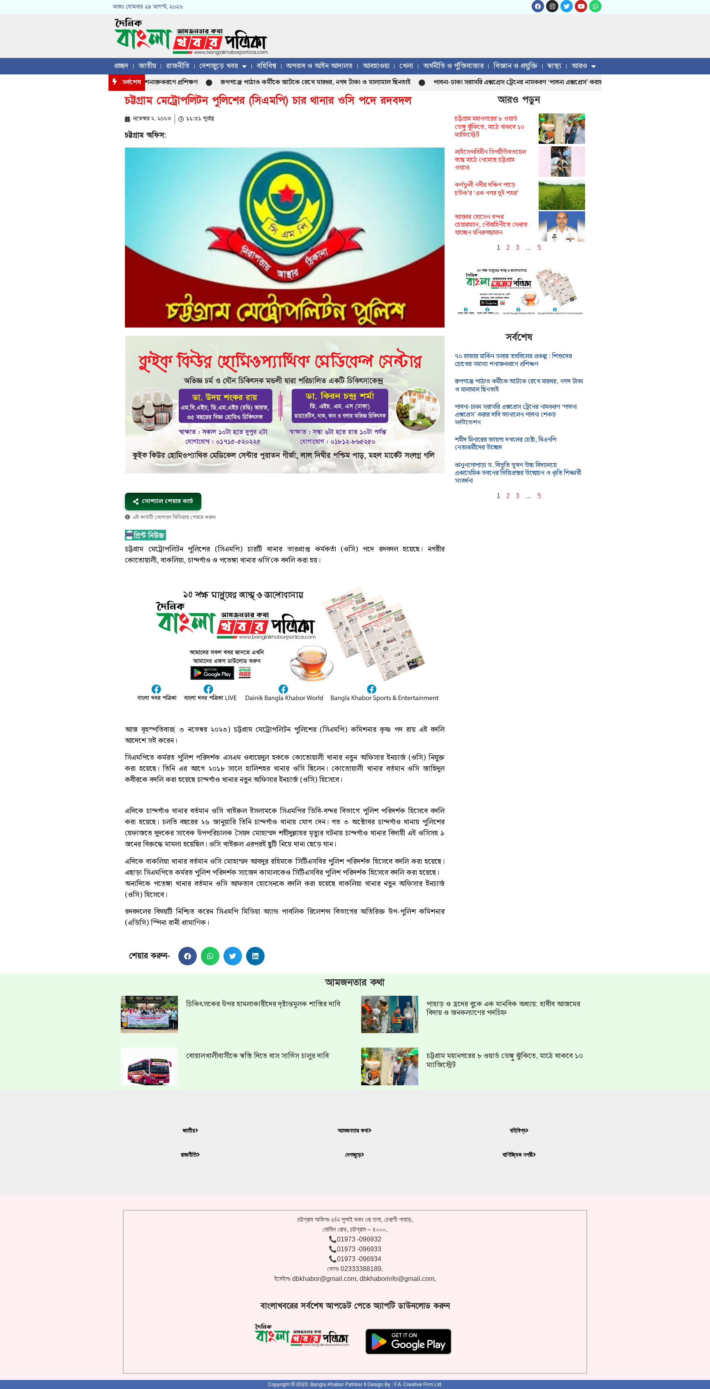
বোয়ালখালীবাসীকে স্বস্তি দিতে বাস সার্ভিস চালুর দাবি (257, 1056)
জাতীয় (147, 66)
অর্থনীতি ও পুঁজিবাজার (453, 66)
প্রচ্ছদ (121, 66)
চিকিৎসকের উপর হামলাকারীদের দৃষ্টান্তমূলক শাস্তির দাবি (263, 1004)
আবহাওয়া (376, 66)
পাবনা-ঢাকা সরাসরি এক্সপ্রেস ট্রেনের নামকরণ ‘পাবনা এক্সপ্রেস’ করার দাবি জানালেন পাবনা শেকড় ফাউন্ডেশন (531, 82)
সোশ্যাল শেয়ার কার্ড (167, 501)
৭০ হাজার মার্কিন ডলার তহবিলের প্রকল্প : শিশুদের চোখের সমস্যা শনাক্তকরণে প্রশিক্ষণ (513, 360)
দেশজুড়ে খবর (218, 66)
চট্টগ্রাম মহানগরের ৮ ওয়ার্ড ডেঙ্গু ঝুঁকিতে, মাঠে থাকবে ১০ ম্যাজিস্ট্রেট (489, 127)
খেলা (406, 66)
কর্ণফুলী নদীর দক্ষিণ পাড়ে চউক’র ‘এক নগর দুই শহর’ (487, 189)
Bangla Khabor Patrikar (336, 1384)
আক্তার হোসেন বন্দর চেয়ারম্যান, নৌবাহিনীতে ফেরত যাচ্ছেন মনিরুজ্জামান (491, 225)
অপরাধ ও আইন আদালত (319, 66)
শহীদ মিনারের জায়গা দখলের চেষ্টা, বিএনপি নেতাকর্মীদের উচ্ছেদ (505, 444)
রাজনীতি (177, 66)
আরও (579, 66)
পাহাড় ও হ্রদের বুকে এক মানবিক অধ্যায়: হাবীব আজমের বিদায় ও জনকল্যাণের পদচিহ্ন (503, 1008)
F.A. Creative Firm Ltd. (418, 1384)
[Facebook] (538, 6)
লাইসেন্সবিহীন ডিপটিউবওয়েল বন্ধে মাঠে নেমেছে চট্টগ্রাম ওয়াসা (490, 160)
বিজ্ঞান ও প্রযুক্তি (515, 66)
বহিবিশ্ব (266, 66)
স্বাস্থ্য (554, 66)
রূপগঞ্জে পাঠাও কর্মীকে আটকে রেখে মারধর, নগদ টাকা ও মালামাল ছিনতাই (278, 82)
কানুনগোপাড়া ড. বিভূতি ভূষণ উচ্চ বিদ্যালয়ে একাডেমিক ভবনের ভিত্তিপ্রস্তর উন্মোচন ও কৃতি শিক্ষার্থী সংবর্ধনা (518, 473)
